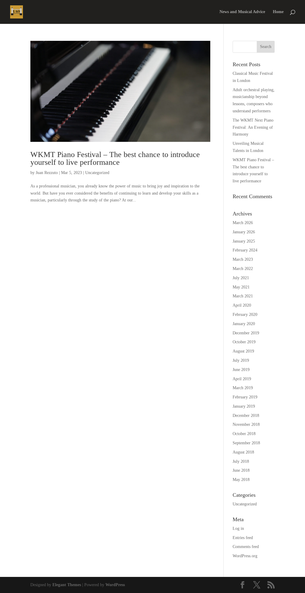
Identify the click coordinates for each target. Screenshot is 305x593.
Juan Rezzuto (47, 172)
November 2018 (246, 424)
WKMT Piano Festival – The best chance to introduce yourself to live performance (115, 158)
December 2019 (246, 333)
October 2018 (244, 433)
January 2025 (244, 241)
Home (278, 12)
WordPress (115, 585)
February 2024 (245, 250)
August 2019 (243, 351)
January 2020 (244, 324)
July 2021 (241, 278)
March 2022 (243, 268)
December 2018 (246, 415)
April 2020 (242, 305)
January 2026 (244, 232)
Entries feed (243, 537)
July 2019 (241, 360)
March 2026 (243, 223)
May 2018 (241, 479)
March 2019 (243, 388)
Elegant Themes (66, 585)
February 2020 (245, 314)
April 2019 (242, 379)
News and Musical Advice (242, 12)
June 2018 (241, 470)
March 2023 (243, 259)
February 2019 (245, 397)
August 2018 (243, 452)
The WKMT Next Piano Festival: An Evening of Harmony (253, 127)
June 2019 (241, 369)
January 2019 (244, 406)
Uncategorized (97, 172)
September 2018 (246, 443)
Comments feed (246, 546)
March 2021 (243, 296)
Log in (238, 528)
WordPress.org (245, 556)
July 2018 (241, 461)
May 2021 (241, 287)
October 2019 (244, 342)
